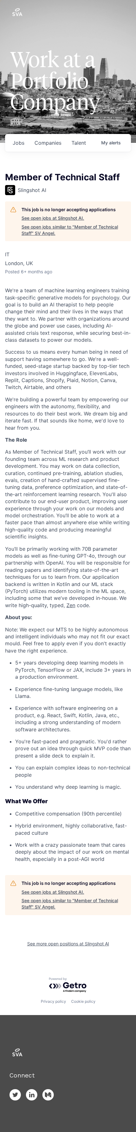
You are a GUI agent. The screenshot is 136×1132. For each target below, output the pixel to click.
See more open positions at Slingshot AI (68, 943)
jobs (18, 143)
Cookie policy (83, 1001)
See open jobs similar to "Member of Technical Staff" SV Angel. (70, 230)
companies (47, 143)
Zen (70, 605)
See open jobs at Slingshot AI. (53, 218)
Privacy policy (53, 1001)
